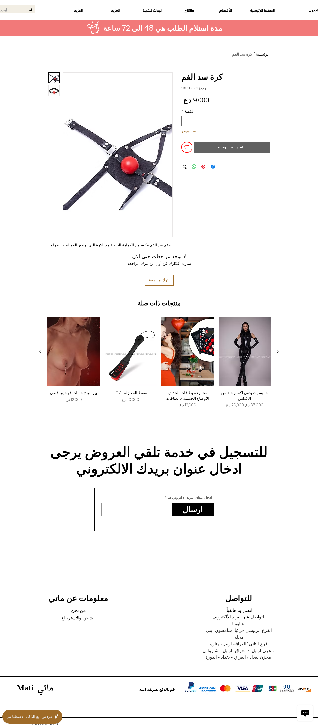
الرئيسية (263, 54)
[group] (159, 362)
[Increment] (185, 121)
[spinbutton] (193, 121)
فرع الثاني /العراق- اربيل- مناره (239, 643)
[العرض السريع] (245, 351)
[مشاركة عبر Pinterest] (203, 167)
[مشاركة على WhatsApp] (194, 167)
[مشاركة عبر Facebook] (213, 167)
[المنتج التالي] (40, 351)
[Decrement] (200, 121)
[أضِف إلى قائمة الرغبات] (186, 147)
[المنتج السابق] (278, 351)
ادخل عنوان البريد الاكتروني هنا (189, 497)
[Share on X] (185, 167)
